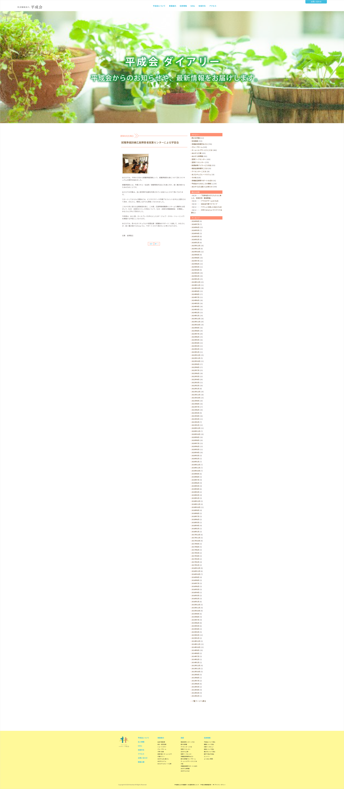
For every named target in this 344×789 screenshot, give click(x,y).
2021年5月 (195, 413)
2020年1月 (195, 461)
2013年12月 (196, 665)
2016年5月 (195, 589)
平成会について (159, 6)
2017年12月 (196, 534)
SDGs (192, 6)
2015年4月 (195, 629)
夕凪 (182, 764)
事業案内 (172, 6)
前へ (151, 244)
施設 (182, 738)
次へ (156, 244)
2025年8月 (195, 257)
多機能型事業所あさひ (200, 144)
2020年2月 (195, 458)
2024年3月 (195, 309)
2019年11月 (196, 467)
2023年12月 (196, 318)
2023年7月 (195, 334)
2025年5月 (195, 267)
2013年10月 (196, 671)
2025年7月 (195, 261)
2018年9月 (195, 510)
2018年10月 (196, 507)
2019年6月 (195, 483)
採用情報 (183, 6)
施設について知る (209, 749)
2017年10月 (196, 540)
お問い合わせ (316, 1)
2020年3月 (195, 455)
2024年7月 (195, 297)
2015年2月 (195, 635)
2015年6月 (195, 623)
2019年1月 (195, 498)
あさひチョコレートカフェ (201, 174)
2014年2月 (195, 659)
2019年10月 (196, 470)
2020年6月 (195, 446)
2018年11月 (196, 504)
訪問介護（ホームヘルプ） (165, 754)
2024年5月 (195, 303)
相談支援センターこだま (187, 742)
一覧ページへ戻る (199, 701)
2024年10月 (196, 288)
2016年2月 (195, 598)
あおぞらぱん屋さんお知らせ (202, 186)
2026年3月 (195, 236)
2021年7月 (195, 407)
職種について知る (209, 744)
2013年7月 (195, 680)
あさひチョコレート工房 (164, 764)
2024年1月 (195, 315)
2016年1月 (195, 601)
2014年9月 (195, 650)
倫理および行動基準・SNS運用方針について (187, 785)
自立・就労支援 (161, 744)
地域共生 (202, 6)
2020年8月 (195, 440)
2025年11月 (196, 248)
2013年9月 (195, 674)
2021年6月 (195, 410)
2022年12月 (196, 355)
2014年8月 (195, 653)
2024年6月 (195, 300)
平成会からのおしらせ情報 (201, 183)
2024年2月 (195, 312)
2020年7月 (195, 443)
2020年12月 (196, 428)
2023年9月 (195, 327)
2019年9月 (195, 474)
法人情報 (141, 742)
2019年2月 (195, 495)
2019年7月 (195, 480)
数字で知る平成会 (209, 754)
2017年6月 (195, 550)
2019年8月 (195, 477)
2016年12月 (196, 568)
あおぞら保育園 (197, 156)
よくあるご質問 (208, 759)
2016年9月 (195, 577)
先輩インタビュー (209, 747)
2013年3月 (195, 693)
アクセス (212, 6)
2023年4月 (195, 343)
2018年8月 (195, 513)
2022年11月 (196, 358)
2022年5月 (195, 376)
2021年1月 (195, 425)
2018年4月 (195, 525)
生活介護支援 (161, 742)
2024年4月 (195, 306)
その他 (194, 177)
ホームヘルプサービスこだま (202, 150)
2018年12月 (196, 501)
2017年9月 (195, 544)
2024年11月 (196, 285)
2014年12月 (196, 641)
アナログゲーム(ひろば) (209, 201)
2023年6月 (195, 337)
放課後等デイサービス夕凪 (201, 165)
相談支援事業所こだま (200, 168)
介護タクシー (161, 756)
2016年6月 (195, 586)
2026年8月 (195, 221)
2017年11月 (196, 537)
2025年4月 (195, 270)
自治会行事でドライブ (209, 204)
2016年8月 (195, 580)
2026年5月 (195, 230)
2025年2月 (195, 276)
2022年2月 (195, 385)
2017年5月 (195, 553)
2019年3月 (195, 492)
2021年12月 (196, 391)
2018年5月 (195, 522)
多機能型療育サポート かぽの (189, 766)
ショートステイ (161, 747)
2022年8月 (195, 367)
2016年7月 (195, 583)
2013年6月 (195, 683)
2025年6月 (195, 264)
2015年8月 (195, 617)
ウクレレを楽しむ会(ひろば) (211, 207)
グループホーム (197, 147)
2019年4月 (195, 489)
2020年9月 (195, 437)
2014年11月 (196, 644)
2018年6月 (195, 519)
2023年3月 (195, 346)
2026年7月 (195, 224)
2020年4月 (195, 452)
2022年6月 (195, 373)
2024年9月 (195, 291)
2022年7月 (195, 370)
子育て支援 (160, 751)
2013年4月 (195, 690)
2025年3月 (195, 273)
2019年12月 (196, 464)
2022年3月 (195, 382)
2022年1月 (195, 388)
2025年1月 (195, 279)
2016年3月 (195, 595)
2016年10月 (196, 574)
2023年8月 (195, 331)
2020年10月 (196, 434)
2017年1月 (195, 565)
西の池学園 (196, 138)
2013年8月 (195, 677)
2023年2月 (195, 349)
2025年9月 (195, 254)
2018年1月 (195, 531)
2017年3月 (195, 559)
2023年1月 (195, 352)
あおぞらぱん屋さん (163, 759)
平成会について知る (209, 742)
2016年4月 (195, 592)
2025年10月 (196, 251)
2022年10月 (196, 361)
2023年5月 (195, 340)
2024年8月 (195, 294)
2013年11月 (196, 668)
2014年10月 (196, 647)
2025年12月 (196, 245)
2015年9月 (195, 614)
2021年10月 (196, 397)
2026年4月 (195, 233)
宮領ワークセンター (199, 159)
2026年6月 (195, 227)
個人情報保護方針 (206, 785)
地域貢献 (195, 141)
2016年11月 (196, 571)
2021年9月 (195, 401)
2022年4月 (195, 379)
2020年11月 (196, 431)
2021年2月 (195, 422)
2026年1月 (195, 242)
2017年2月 (195, 562)
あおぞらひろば (185, 771)
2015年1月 (195, 638)
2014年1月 (195, 662)
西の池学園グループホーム (188, 759)
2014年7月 (195, 656)
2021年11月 (196, 394)
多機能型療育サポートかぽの (202, 180)
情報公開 (141, 762)
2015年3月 (195, 632)
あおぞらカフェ (161, 761)
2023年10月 (196, 324)
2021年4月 (195, 416)
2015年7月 (195, 620)
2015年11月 (196, 607)
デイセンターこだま (199, 171)
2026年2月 (195, 239)
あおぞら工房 (196, 153)
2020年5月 (195, 449)
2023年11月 (196, 321)
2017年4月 (195, 556)
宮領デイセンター (198, 162)
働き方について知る (209, 751)
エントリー (207, 756)
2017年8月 (195, 547)
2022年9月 (195, 364)
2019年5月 (195, 486)
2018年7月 (195, 516)
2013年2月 (195, 696)
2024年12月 (196, 282)
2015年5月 (195, 626)
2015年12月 (196, 604)
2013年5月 (195, 687)
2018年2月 (195, 528)
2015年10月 (196, 610)
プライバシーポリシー (220, 785)
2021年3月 (195, 419)
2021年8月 (195, 404)
